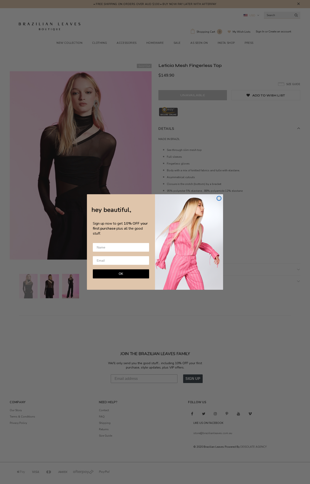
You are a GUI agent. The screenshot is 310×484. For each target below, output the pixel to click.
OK (121, 274)
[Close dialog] (219, 198)
